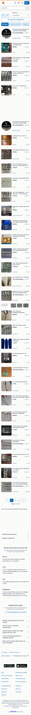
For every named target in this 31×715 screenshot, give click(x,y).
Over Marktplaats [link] (6, 686)
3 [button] (19, 500)
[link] (3, 3)
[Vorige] (8, 500)
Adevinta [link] (17, 689)
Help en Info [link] (18, 675)
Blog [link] (2, 672)
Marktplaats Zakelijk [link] (21, 672)
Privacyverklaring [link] (20, 678)
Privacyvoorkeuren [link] (20, 681)
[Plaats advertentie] (26, 3)
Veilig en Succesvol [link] (6, 675)
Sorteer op (15, 12)
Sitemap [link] (3, 695)
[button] (19, 3)
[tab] (3, 15)
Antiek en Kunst (14, 24)
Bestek (25, 24)
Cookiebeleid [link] (4, 681)
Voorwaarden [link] (5, 678)
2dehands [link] (4, 692)
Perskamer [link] (4, 689)
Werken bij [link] (18, 686)
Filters (6, 24)
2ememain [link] (18, 692)
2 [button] (15, 500)
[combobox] (13, 8)
